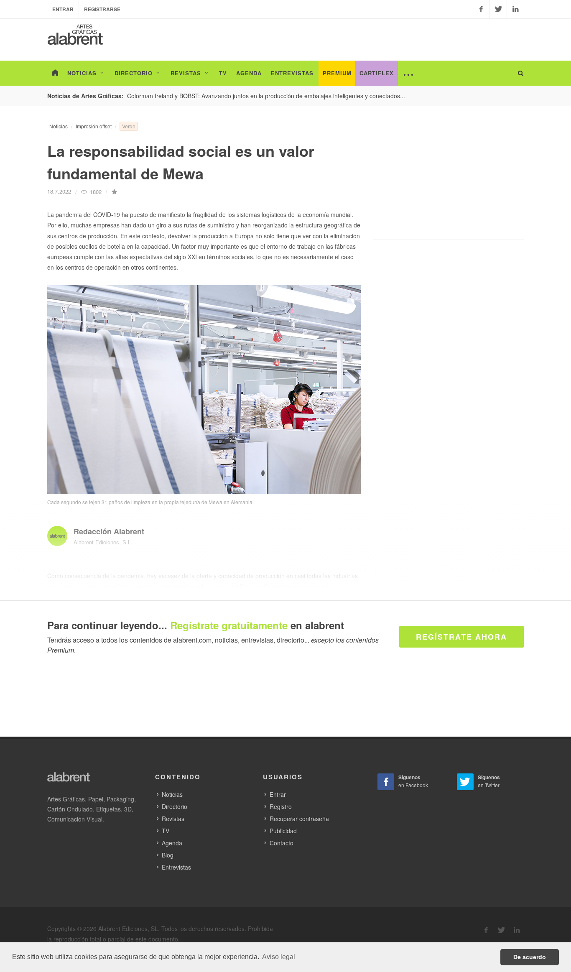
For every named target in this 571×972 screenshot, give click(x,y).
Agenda (172, 843)
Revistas (173, 818)
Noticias (58, 126)
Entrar (63, 9)
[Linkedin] (515, 9)
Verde (128, 126)
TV (165, 831)
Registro (281, 806)
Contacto (281, 843)
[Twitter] (498, 9)
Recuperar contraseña (299, 818)
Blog (167, 855)
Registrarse (102, 9)
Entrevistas (176, 867)
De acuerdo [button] (529, 957)
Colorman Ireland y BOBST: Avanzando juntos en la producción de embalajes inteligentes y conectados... (266, 96)
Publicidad (283, 831)
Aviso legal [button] (278, 956)
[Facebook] (481, 9)
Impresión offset (94, 126)
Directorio (174, 806)
